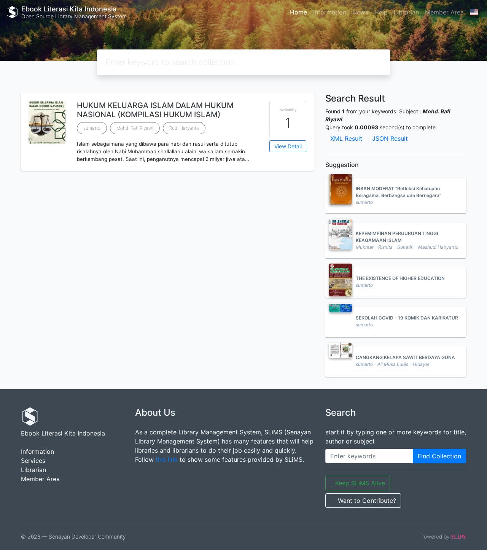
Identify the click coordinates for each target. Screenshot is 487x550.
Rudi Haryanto (184, 128)
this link (167, 459)
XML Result (346, 138)
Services (33, 460)
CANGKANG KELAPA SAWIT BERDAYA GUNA (405, 357)
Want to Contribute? (367, 500)
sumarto (91, 128)
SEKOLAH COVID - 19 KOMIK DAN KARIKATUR (407, 318)
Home (298, 12)
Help (381, 12)
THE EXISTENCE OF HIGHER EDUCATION (400, 278)
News (360, 12)
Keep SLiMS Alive (360, 483)
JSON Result (390, 138)
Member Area (444, 12)
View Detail (288, 146)
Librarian (406, 12)
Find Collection (439, 456)
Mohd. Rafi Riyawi (134, 128)
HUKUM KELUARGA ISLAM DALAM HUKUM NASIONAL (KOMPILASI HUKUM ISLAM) (155, 110)
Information (329, 12)
